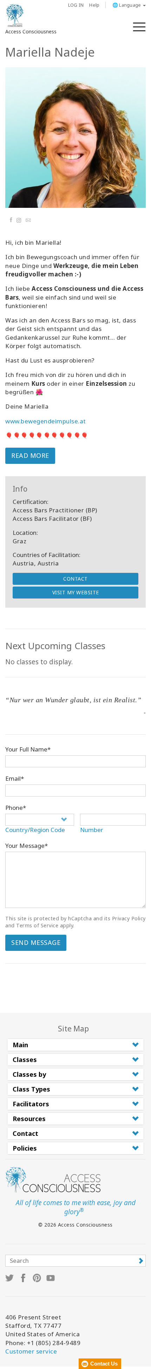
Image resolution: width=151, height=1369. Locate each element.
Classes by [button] (29, 1074)
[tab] (75, 1045)
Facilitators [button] (31, 1104)
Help (94, 5)
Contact (75, 578)
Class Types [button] (31, 1089)
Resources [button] (29, 1118)
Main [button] (20, 1045)
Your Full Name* (28, 749)
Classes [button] (25, 1059)
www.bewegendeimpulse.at (45, 421)
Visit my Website (75, 592)
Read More (30, 455)
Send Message (35, 942)
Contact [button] (25, 1133)
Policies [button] (25, 1148)
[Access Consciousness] (15, 15)
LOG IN (76, 5)
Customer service (31, 1351)
